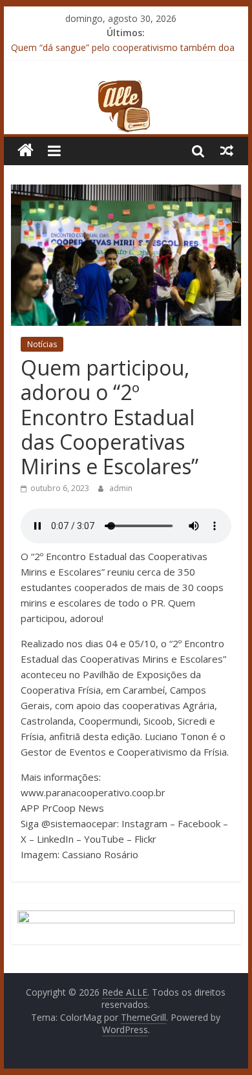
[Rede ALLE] (126, 87)
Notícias (42, 344)
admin (120, 488)
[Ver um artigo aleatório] (227, 150)
